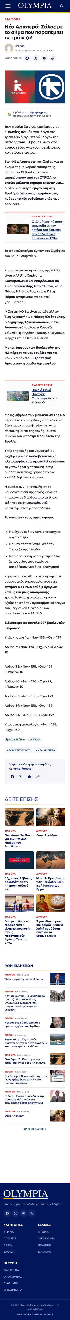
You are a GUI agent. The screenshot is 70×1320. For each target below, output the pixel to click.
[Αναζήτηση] (61, 6)
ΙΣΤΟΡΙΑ (43, 1232)
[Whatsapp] (44, 58)
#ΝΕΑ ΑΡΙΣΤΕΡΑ (45, 750)
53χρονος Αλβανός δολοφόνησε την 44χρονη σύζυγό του (18, 883)
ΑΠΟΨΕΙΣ (10, 1238)
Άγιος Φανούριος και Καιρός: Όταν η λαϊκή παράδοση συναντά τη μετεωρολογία (49, 928)
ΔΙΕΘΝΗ (9, 1245)
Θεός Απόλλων (46, 835)
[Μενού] (8, 6)
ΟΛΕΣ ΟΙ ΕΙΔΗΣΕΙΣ (35, 1129)
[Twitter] (35, 58)
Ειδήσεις (34, 739)
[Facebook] (27, 58)
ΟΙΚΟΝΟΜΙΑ (46, 1238)
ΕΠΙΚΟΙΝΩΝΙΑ (13, 1290)
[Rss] (31, 1213)
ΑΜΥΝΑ (9, 1232)
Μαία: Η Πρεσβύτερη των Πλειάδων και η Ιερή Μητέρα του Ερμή (50, 883)
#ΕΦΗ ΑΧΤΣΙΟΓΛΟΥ (18, 750)
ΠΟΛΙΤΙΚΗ (44, 1245)
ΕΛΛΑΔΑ (9, 1251)
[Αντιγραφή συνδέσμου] (52, 58)
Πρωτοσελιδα (15, 739)
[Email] (23, 1213)
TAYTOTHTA (11, 1270)
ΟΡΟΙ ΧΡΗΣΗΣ (13, 1276)
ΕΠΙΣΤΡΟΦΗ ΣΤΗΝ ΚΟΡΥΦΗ (35, 1314)
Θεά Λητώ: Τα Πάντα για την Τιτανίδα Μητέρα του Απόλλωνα (19, 840)
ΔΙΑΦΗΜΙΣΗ (11, 1283)
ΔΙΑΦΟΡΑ (13, 19)
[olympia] (35, 6)
